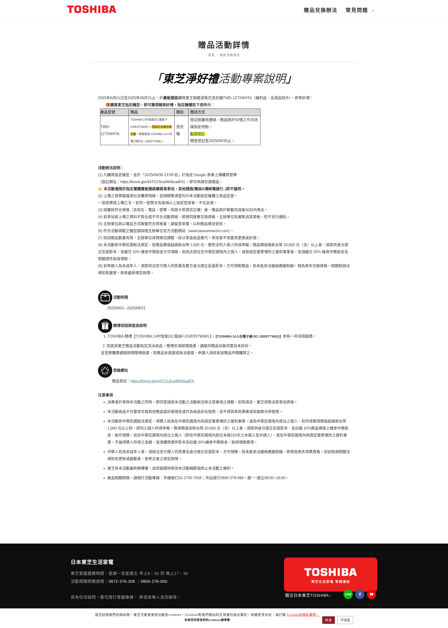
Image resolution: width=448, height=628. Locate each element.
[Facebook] (360, 594)
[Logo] (91, 9)
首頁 (211, 55)
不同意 (345, 620)
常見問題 (357, 10)
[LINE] (348, 594)
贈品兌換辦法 (320, 10)
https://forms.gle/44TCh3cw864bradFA (162, 381)
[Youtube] (372, 594)
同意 (328, 620)
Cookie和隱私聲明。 (303, 615)
